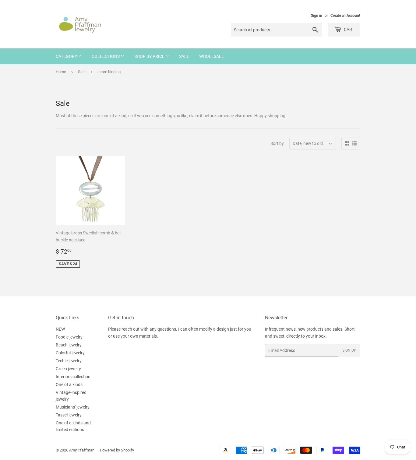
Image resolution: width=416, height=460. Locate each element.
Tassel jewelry (69, 415)
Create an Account (345, 15)
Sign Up (349, 350)
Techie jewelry (69, 360)
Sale (184, 56)
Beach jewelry (69, 344)
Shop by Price (149, 56)
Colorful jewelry (70, 352)
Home (61, 71)
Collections (106, 56)
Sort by (277, 143)
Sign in (316, 15)
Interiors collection (73, 376)
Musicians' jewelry (73, 407)
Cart (348, 29)
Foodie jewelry (69, 337)
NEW (60, 329)
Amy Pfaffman (81, 450)
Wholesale (211, 56)
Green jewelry (68, 368)
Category (67, 56)
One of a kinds (69, 384)
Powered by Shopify (117, 450)
